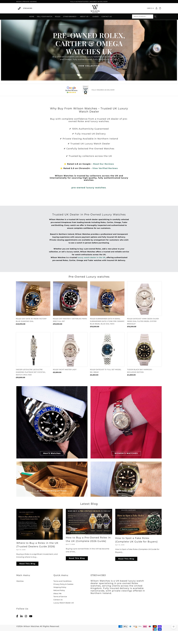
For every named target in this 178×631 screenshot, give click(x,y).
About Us (84, 16)
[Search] (155, 16)
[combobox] (144, 16)
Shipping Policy (59, 587)
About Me (57, 593)
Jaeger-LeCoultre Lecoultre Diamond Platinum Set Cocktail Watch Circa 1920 (31, 372)
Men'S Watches (52, 453)
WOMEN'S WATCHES (126, 453)
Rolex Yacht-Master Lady (65, 369)
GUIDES (96, 16)
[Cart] (159, 8)
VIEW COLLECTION (89, 66)
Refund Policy (59, 590)
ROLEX (57, 16)
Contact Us (106, 16)
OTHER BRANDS (69, 16)
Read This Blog (27, 564)
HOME (31, 16)
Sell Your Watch (44, 16)
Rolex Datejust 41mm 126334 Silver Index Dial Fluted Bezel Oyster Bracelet (143, 321)
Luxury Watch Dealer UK (63, 603)
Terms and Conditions (62, 581)
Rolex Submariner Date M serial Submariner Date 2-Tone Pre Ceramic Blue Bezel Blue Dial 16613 (107, 321)
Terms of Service (60, 597)
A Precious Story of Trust (52, 491)
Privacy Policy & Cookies (63, 584)
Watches (19, 581)
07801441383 (27, 8)
